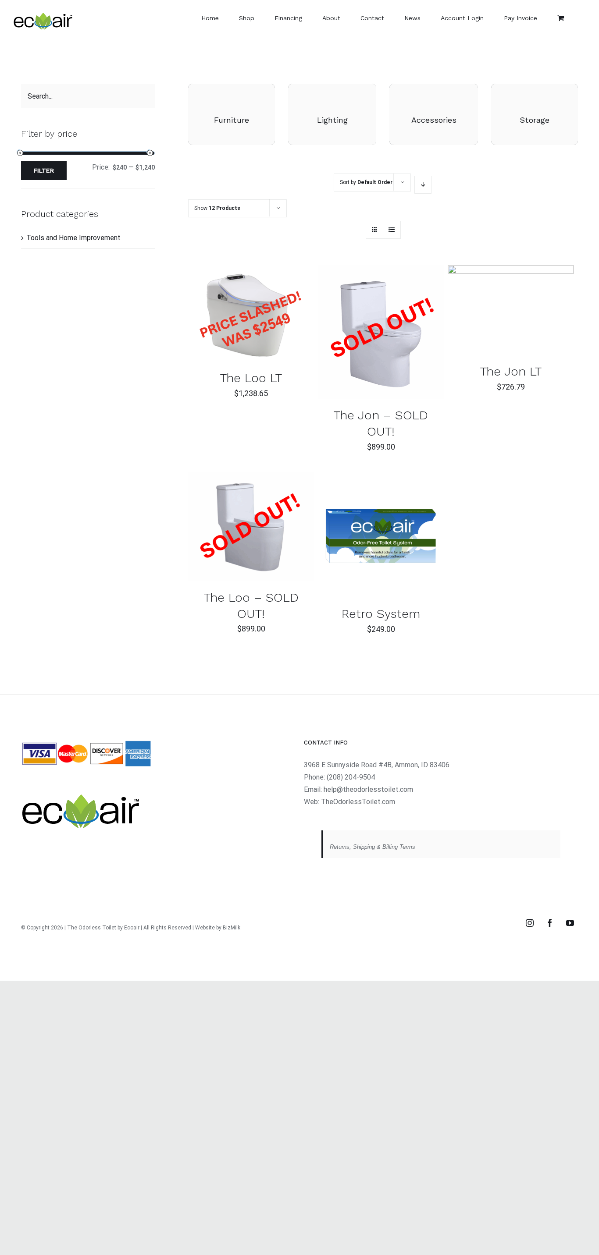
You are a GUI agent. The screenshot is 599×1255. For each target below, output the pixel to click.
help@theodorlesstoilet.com (368, 789)
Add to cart (226, 315)
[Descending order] (422, 185)
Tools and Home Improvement (73, 238)
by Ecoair (128, 928)
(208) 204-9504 (351, 777)
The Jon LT (511, 371)
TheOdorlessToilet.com (358, 802)
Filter (44, 170)
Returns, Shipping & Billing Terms (372, 847)
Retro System (381, 613)
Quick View (278, 315)
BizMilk (231, 928)
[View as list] (391, 229)
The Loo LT (251, 378)
